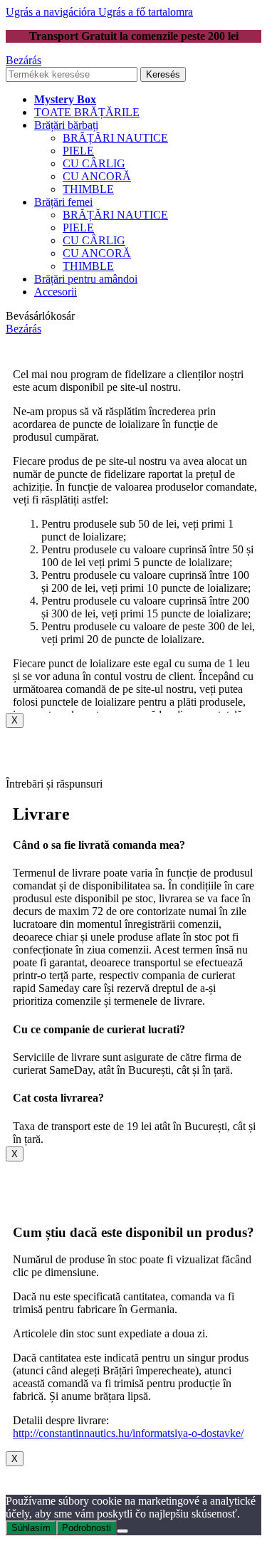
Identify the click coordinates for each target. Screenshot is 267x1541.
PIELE (78, 151)
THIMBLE (88, 189)
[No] (122, 1531)
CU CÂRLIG (94, 163)
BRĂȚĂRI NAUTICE (115, 138)
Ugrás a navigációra (52, 12)
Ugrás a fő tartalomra (145, 12)
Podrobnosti (86, 1527)
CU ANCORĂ (97, 176)
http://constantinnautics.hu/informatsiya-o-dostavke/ (128, 1433)
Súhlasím (31, 1527)
